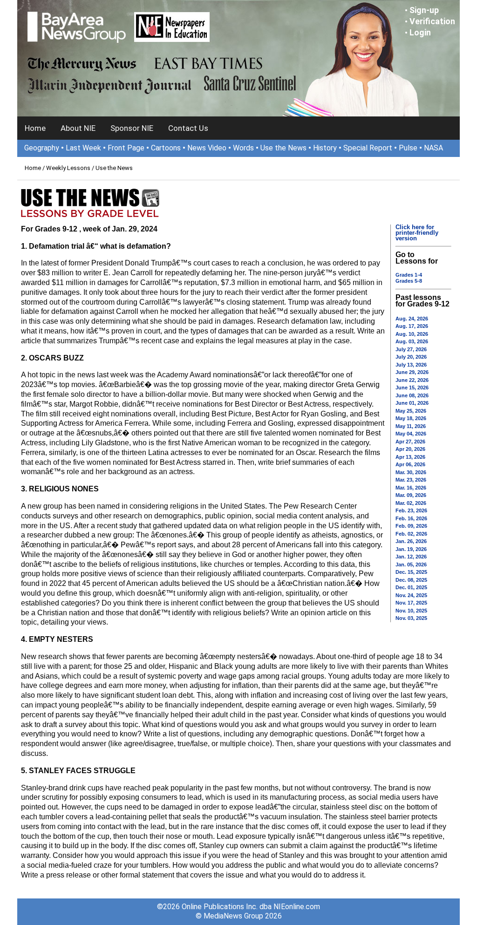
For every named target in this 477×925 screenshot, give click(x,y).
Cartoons (166, 147)
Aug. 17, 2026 (411, 326)
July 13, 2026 (411, 364)
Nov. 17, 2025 (411, 602)
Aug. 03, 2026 (411, 341)
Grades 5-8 (408, 281)
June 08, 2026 (412, 395)
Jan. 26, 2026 (411, 541)
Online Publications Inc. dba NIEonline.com (251, 906)
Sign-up (424, 10)
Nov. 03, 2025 (411, 618)
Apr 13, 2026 (410, 457)
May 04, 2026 (410, 433)
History (325, 147)
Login (420, 32)
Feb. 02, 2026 (411, 534)
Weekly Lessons (68, 167)
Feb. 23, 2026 (411, 510)
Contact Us (188, 128)
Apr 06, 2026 (410, 464)
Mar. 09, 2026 (410, 495)
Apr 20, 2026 (410, 449)
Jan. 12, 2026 (411, 556)
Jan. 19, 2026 (411, 549)
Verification (432, 21)
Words (243, 147)
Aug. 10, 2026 (411, 334)
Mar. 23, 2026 (410, 480)
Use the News (283, 147)
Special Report (367, 147)
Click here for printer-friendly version (416, 233)
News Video (206, 147)
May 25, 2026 (410, 411)
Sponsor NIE (131, 128)
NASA (433, 147)
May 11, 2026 (410, 426)
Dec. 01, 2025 (411, 587)
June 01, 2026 (412, 403)
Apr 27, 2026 (410, 441)
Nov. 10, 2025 (411, 610)
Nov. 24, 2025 (411, 595)
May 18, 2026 (410, 418)
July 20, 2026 (411, 357)
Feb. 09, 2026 (411, 526)
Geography (41, 147)
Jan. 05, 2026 (411, 564)
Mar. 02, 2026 (410, 503)
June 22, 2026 (412, 380)
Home (35, 128)
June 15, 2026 (412, 387)
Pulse (408, 147)
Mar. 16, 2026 (410, 487)
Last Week (83, 147)
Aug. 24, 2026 (411, 318)
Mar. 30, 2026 (410, 472)
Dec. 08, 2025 (411, 580)
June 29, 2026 (412, 372)
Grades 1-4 (408, 275)
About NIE (78, 128)
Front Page (126, 147)
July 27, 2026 (411, 349)
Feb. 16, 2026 (411, 518)
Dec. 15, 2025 (411, 572)
